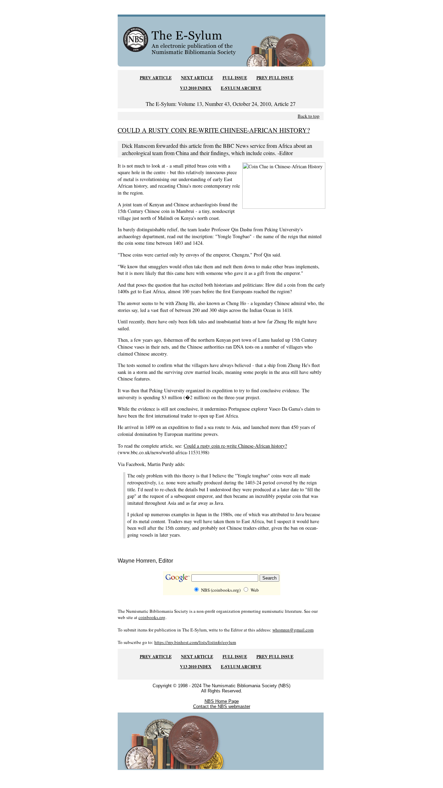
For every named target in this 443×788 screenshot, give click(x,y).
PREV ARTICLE (156, 78)
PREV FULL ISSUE (274, 78)
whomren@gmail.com (293, 630)
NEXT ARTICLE (197, 78)
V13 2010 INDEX (195, 88)
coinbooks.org (151, 617)
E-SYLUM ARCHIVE (241, 88)
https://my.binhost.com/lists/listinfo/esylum (195, 642)
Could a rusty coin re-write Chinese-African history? (235, 445)
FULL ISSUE (235, 78)
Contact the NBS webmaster (221, 706)
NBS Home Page (222, 701)
